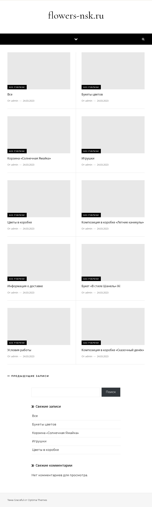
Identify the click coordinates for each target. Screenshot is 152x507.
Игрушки (88, 158)
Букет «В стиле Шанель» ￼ (101, 286)
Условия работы (19, 350)
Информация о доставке (25, 286)
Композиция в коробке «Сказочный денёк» (113, 350)
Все (9, 94)
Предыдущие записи (29, 375)
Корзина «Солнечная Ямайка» (29, 158)
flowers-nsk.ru (76, 15)
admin (14, 100)
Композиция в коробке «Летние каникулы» (113, 222)
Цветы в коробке (19, 222)
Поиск (111, 392)
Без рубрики (17, 87)
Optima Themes (37, 499)
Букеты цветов (92, 94)
